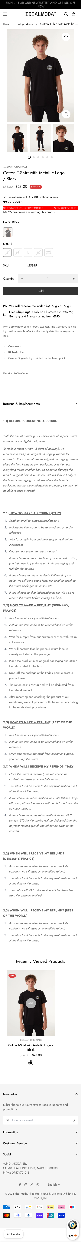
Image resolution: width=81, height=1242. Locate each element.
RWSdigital (40, 1198)
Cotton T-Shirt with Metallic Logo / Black (30, 1047)
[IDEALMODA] (40, 14)
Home (6, 24)
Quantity (8, 278)
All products (25, 24)
